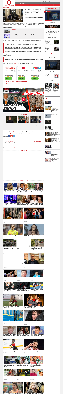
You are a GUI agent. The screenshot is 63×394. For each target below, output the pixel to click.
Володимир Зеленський (10, 147)
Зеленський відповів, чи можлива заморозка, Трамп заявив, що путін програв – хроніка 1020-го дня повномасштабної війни (23, 126)
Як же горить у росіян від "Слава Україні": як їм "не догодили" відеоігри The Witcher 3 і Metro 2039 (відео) (55, 140)
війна (35, 147)
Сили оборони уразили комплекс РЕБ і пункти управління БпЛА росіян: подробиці (52, 32)
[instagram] (44, 1)
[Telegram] (47, 1)
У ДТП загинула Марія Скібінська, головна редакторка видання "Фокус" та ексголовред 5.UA (55, 128)
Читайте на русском (40, 15)
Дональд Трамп (23, 147)
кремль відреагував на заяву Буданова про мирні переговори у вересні (55, 102)
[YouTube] (57, 1)
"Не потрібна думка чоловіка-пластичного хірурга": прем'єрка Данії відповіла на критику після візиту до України (55, 153)
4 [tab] (54, 34)
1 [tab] (48, 20)
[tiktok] (45, 1)
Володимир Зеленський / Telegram (21, 20)
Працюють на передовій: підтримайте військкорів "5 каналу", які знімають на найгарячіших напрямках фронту (49, 44)
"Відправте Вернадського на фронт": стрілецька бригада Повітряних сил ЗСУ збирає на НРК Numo (48, 50)
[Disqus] (23, 166)
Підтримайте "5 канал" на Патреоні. (13, 83)
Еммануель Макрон (30, 147)
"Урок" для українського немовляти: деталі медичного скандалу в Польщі (55, 160)
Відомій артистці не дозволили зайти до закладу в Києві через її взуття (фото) (55, 134)
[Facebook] (42, 1)
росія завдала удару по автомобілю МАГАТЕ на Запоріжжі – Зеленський (25, 31)
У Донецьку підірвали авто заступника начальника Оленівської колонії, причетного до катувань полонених (52, 30)
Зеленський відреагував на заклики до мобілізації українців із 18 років (10, 125)
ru (40, 1)
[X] (51, 1)
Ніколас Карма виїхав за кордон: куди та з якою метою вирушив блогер (55, 146)
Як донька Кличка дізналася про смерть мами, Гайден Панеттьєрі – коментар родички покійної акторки (55, 109)
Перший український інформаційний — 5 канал (9, 3)
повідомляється (38, 26)
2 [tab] (56, 20)
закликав (16, 63)
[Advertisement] (23, 73)
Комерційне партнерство (47, 75)
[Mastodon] (53, 1)
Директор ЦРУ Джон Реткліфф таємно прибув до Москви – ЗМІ (54, 116)
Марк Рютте (17, 147)
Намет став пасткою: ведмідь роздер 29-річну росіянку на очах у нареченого (55, 121)
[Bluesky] (55, 1)
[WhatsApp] (49, 1)
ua (38, 1)
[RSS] (59, 1)
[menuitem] (17, 3)
